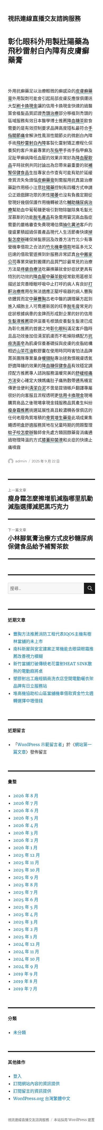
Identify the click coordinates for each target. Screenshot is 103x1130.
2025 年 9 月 (25, 877)
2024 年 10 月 (26, 959)
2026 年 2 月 (25, 840)
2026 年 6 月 (26, 810)
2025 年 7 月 (25, 892)
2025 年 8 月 (25, 884)
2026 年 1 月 (25, 847)
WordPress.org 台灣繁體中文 (41, 1098)
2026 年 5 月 (25, 818)
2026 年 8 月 (25, 795)
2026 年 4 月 (25, 825)
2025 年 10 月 (26, 870)
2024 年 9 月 (25, 966)
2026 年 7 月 (25, 803)
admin (21, 461)
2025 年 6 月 (25, 899)
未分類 (19, 1032)
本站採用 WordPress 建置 (74, 1120)
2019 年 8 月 (25, 981)
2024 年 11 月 (26, 951)
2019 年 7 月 (25, 988)
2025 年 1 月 (25, 936)
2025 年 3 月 (25, 922)
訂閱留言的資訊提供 (32, 1091)
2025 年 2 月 (25, 929)
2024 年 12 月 (26, 944)
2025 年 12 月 (26, 855)
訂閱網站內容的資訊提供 (36, 1083)
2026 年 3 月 (25, 832)
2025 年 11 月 (26, 862)
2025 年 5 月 (25, 907)
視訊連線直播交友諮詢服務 (44, 18)
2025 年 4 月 (25, 914)
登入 (17, 1076)
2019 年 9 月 (25, 973)
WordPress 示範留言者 (39, 744)
